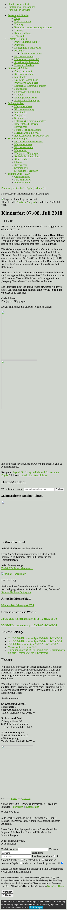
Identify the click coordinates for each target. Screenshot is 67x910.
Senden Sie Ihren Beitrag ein (16, 592)
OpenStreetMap (26, 799)
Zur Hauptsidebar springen (21, 7)
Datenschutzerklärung (55, 886)
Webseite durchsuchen (12, 489)
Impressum (17, 806)
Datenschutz (32, 806)
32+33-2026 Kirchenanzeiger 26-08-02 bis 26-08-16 (29, 625)
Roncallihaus (40, 475)
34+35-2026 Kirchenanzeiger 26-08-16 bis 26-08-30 (29, 618)
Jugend (16, 472)
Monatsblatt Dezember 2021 (22, 647)
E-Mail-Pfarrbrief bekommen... (17, 568)
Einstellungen (36, 907)
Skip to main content (18, 4)
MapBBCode (14, 799)
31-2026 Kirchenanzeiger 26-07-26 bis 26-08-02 (33, 644)
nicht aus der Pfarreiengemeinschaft (41, 863)
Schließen (7, 895)
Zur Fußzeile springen (19, 9)
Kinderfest (26, 475)
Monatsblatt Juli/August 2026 (17, 605)
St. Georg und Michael (33, 472)
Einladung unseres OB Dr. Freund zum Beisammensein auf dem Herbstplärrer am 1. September (36, 651)
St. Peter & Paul (32, 860)
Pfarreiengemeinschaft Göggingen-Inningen (23, 188)
